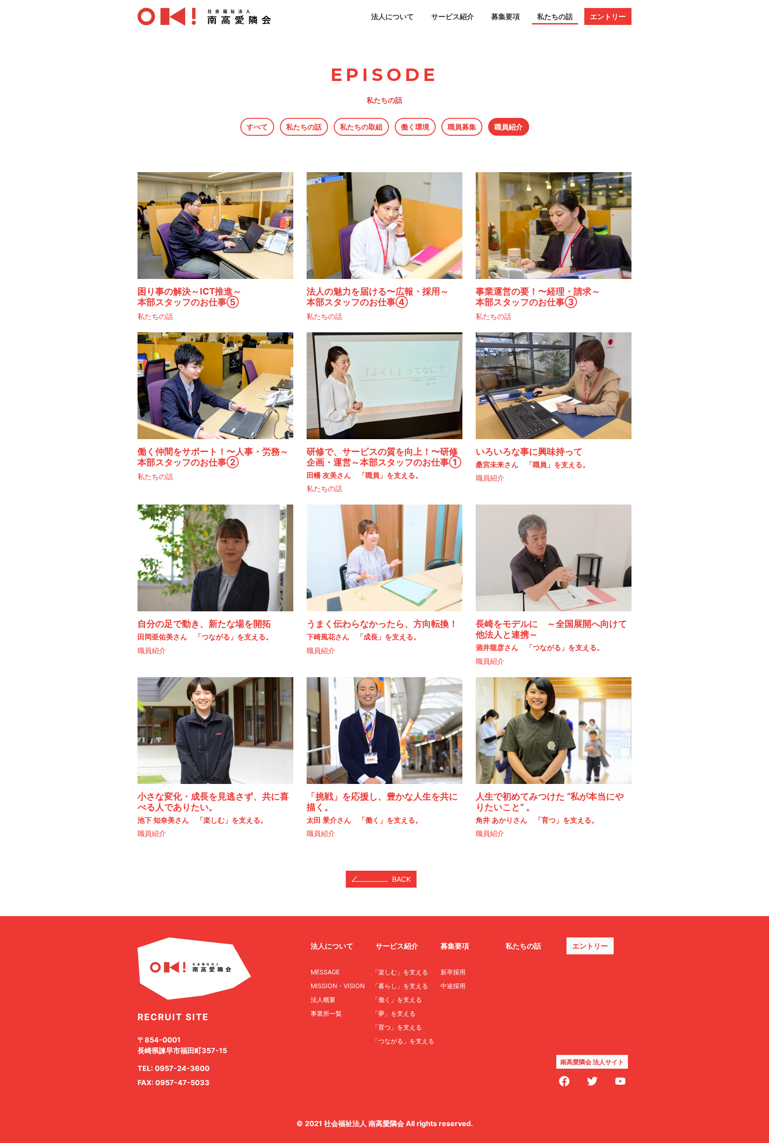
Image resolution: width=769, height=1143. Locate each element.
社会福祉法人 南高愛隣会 (364, 1123)
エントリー (608, 16)
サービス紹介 (452, 16)
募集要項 (505, 16)
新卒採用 (453, 972)
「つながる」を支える (403, 1041)
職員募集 (462, 126)
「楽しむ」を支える (400, 972)
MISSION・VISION (338, 986)
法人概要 (323, 999)
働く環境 (415, 126)
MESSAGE (325, 972)
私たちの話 (555, 16)
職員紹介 (508, 126)
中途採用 (453, 986)
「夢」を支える (394, 1013)
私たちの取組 (361, 126)
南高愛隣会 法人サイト (592, 1062)
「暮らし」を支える (400, 986)
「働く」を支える (397, 999)
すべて (257, 126)
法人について (392, 16)
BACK (401, 879)
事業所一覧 (326, 1013)
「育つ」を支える (397, 1027)
